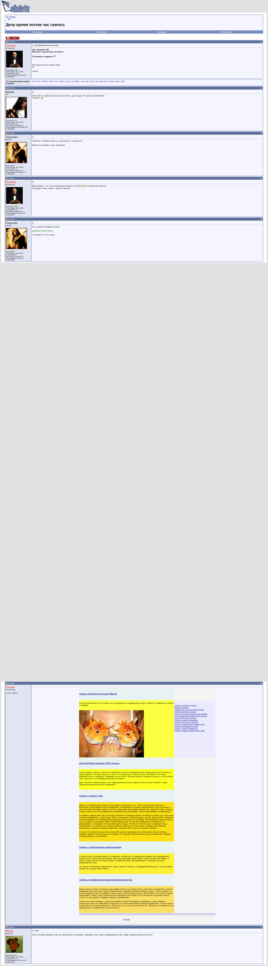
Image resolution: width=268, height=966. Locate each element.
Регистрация (37, 32)
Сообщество (101, 32)
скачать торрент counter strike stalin (189, 731)
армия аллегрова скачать (185, 712)
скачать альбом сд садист (185, 705)
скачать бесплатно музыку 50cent (98, 694)
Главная (12, 17)
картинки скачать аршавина (186, 720)
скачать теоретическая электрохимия (100, 847)
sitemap (126, 919)
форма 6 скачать (181, 708)
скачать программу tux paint (186, 726)
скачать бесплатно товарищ (186, 722)
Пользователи (226, 32)
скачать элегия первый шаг (186, 729)
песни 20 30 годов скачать (185, 718)
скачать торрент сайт (91, 796)
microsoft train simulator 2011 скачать (99, 763)
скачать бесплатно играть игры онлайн (190, 714)
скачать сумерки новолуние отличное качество (105, 880)
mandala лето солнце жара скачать (189, 710)
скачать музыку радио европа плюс (189, 724)
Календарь (162, 32)
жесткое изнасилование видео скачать (190, 716)
